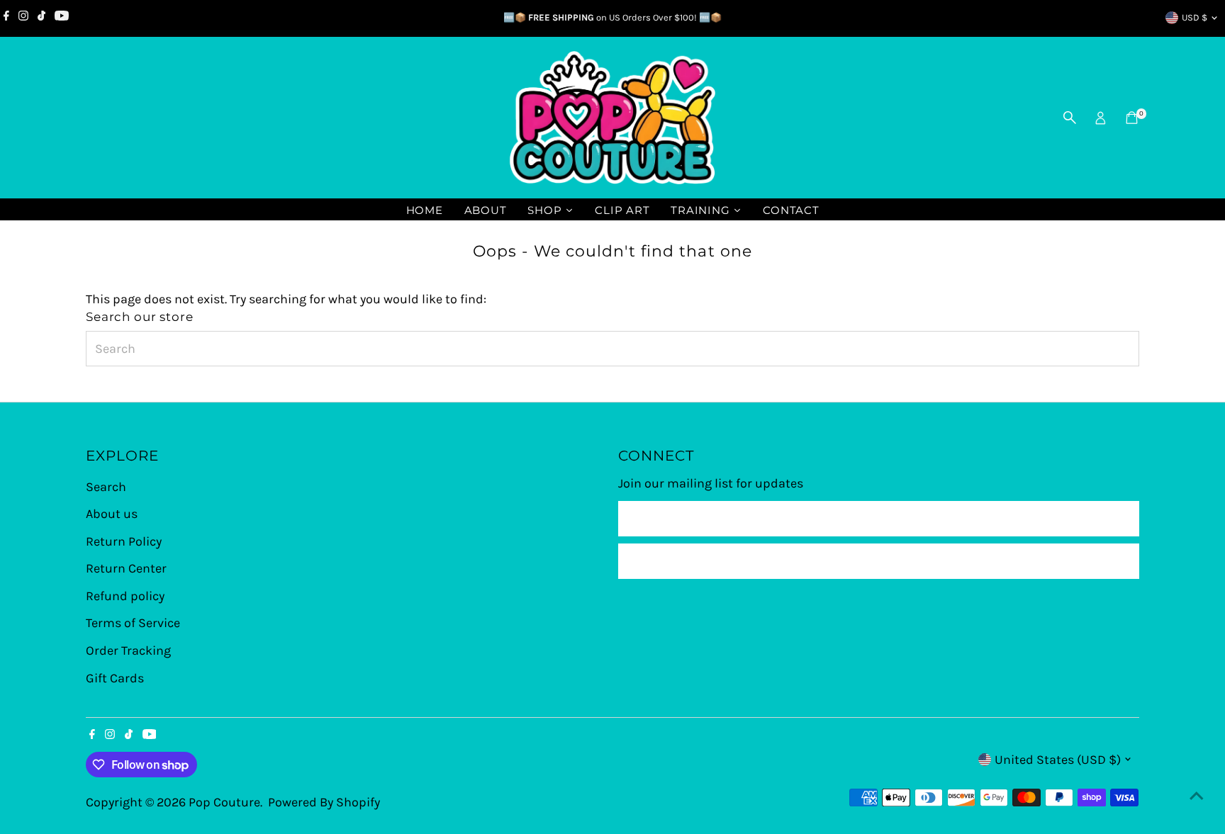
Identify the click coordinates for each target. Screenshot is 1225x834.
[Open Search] (1069, 117)
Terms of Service (133, 623)
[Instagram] (23, 18)
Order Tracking (128, 650)
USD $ (1194, 17)
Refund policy (125, 596)
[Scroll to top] (1196, 795)
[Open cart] (1131, 117)
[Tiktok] (41, 18)
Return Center (126, 568)
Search (106, 487)
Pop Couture (224, 802)
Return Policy (124, 541)
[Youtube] (61, 18)
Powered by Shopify (324, 802)
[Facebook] (6, 18)
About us (112, 514)
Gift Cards (115, 678)
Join (878, 561)
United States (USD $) (1058, 759)
